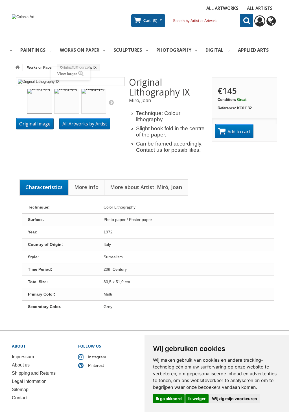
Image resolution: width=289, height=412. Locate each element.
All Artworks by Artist (84, 124)
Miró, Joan (140, 100)
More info (86, 187)
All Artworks (222, 8)
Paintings (32, 50)
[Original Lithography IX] (39, 101)
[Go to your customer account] (259, 23)
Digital (214, 50)
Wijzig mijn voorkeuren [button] (234, 398)
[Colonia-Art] (56, 24)
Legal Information (29, 381)
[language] (271, 23)
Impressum (23, 356)
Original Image (35, 124)
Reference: (227, 108)
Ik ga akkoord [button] (169, 398)
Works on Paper (79, 50)
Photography (173, 50)
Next (111, 102)
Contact (19, 397)
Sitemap (20, 389)
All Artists (260, 8)
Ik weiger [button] (197, 398)
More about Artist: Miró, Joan (146, 187)
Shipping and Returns (34, 373)
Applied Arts (253, 50)
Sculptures (127, 50)
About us (21, 365)
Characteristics (44, 187)
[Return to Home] (17, 67)
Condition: (227, 99)
